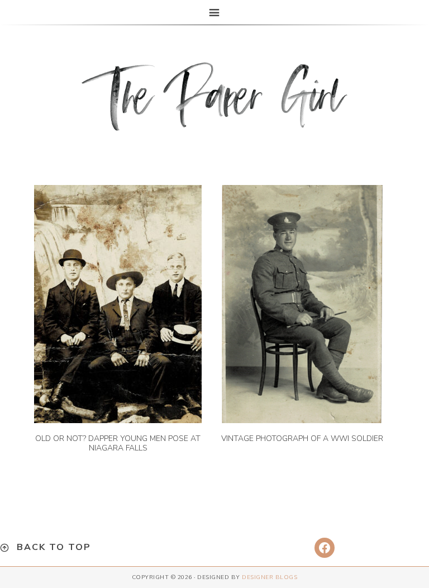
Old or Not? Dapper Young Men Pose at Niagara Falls (118, 443)
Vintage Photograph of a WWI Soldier (302, 438)
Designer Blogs (269, 577)
